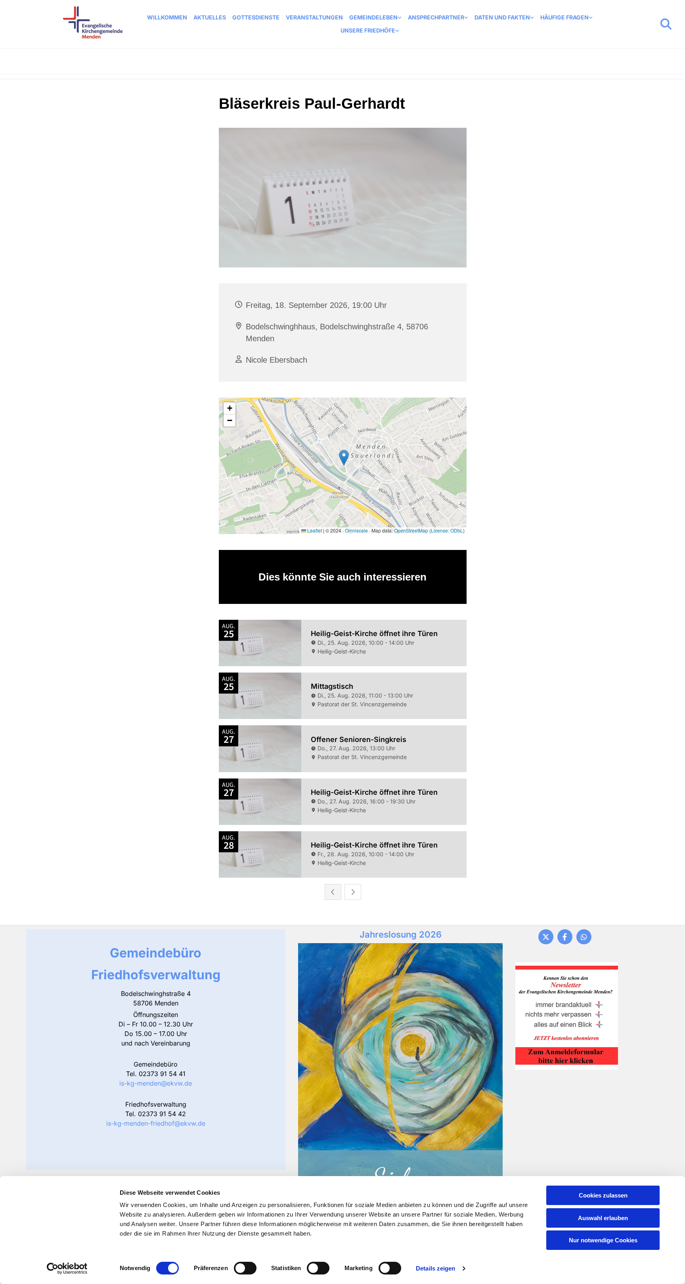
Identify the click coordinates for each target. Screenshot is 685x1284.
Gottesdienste (255, 17)
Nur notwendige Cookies (603, 1240)
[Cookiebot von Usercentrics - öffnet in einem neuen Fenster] (67, 1268)
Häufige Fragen (564, 17)
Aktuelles (209, 17)
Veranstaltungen (314, 17)
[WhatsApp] (584, 937)
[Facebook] (565, 937)
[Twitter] (546, 937)
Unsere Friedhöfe (368, 30)
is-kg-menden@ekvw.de (155, 1083)
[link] (375, 17)
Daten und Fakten (502, 17)
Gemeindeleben (373, 17)
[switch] (245, 1268)
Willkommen (167, 17)
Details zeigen (435, 1268)
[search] (666, 24)
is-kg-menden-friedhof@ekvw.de (155, 1123)
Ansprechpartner (436, 17)
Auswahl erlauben (603, 1218)
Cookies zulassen (603, 1195)
